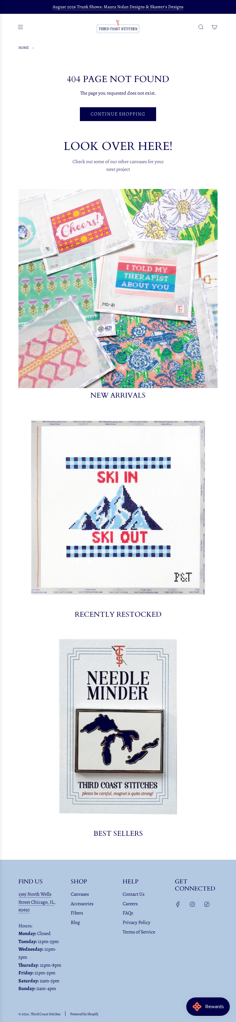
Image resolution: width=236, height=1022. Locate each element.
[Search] (201, 27)
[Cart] (214, 27)
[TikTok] (207, 904)
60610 (24, 909)
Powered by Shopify (84, 1014)
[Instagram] (192, 904)
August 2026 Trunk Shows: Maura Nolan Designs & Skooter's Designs (118, 7)
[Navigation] (20, 27)
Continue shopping (118, 114)
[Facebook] (178, 904)
